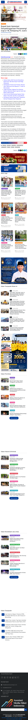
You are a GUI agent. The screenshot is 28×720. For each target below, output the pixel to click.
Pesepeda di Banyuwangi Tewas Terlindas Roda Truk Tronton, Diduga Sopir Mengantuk (15, 626)
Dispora (8, 147)
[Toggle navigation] (3, 2)
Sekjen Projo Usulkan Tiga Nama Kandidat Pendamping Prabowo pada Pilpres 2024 (15, 620)
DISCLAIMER (19, 717)
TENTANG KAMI (5, 717)
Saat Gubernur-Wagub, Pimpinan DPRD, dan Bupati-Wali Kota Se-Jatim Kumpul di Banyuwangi (15, 615)
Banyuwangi (17, 147)
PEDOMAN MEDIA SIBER (16, 719)
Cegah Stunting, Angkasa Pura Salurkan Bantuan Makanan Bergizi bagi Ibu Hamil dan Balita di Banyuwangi (15, 91)
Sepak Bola (14, 145)
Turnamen (9, 145)
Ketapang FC (3, 147)
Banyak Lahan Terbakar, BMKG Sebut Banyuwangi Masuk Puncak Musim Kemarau (14, 638)
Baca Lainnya (14, 418)
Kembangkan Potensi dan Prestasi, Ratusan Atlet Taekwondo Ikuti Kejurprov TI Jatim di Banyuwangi (14, 86)
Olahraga (4, 145)
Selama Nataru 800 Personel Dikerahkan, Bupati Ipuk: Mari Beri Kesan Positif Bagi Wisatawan (14, 81)
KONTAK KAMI (12, 717)
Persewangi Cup (20, 145)
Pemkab (12, 147)
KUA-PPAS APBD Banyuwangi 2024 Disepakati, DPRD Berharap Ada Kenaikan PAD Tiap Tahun (15, 632)
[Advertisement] (14, 435)
